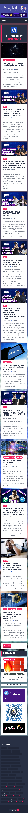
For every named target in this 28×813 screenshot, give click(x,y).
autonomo (5, 798)
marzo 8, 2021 (7, 571)
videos (11, 795)
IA (20, 662)
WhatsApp (6, 766)
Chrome (14, 801)
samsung (15, 760)
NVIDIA (11, 665)
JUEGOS (20, 786)
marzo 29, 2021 (7, 466)
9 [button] (19, 685)
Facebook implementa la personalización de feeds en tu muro (13, 367)
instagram (6, 751)
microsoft (5, 783)
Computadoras (13, 659)
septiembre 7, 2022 (8, 69)
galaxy (13, 798)
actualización (13, 769)
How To (16, 662)
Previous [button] (2, 670)
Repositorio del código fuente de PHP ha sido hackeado (12, 462)
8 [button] (17, 685)
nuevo (4, 775)
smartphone (16, 766)
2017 (21, 801)
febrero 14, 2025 (10, 679)
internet (5, 754)
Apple (5, 757)
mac (12, 792)
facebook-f (10, 810)
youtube (5, 789)
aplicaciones (6, 772)
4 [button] (12, 685)
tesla (18, 795)
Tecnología (20, 783)
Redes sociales (7, 362)
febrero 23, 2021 (8, 620)
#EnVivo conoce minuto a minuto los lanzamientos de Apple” (14, 65)
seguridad (19, 457)
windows (12, 786)
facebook (6, 748)
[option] (14, 670)
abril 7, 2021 (7, 266)
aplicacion (5, 801)
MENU (3, 20)
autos (4, 786)
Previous (7, 645)
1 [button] (7, 685)
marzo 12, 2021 (7, 516)
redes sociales (14, 763)
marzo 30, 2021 (7, 418)
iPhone (5, 763)
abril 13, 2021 (7, 218)
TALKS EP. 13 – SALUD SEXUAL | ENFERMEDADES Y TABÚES (14, 214)
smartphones (16, 754)
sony (19, 780)
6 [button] (14, 685)
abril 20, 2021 (7, 117)
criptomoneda (12, 609)
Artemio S (17, 69)
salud (18, 777)
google (15, 751)
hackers (21, 798)
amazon (12, 775)
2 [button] (9, 685)
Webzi (21, 807)
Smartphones (7, 675)
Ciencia (5, 659)
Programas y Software (9, 60)
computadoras (17, 772)
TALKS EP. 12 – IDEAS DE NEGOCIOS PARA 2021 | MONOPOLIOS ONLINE (12, 262)
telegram (5, 792)
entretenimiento (15, 789)
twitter (15, 748)
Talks (5, 106)
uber (4, 780)
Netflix (4, 795)
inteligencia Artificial (8, 777)
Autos (5, 609)
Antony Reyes (19, 679)
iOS (13, 783)
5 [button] (13, 685)
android (5, 760)
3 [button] (10, 685)
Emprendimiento (8, 662)
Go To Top (18, 810)
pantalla (12, 780)
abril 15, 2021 (7, 169)
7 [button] (16, 685)
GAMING (19, 792)
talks (4, 769)
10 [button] (20, 685)
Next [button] (25, 670)
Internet (6, 560)
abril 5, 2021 (7, 320)
